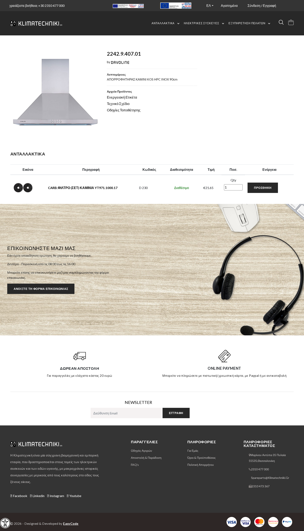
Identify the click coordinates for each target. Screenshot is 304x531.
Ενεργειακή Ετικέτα (122, 97)
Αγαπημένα (229, 5)
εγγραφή (176, 413)
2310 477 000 (260, 469)
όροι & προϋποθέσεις (201, 457)
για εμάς (192, 450)
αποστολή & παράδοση (146, 457)
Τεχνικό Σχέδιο (118, 103)
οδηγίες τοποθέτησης (123, 110)
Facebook (19, 496)
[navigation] (5, 523)
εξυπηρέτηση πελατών (247, 23)
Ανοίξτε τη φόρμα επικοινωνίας (41, 288)
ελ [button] (208, 5)
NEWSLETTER (138, 402)
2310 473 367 (260, 486)
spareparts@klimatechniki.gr (270, 477)
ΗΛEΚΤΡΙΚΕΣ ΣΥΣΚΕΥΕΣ (201, 23)
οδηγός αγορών (141, 450)
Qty (233, 180)
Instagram (56, 496)
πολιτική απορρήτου (200, 464)
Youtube (75, 496)
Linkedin (38, 496)
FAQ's (135, 464)
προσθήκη (263, 187)
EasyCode (71, 523)
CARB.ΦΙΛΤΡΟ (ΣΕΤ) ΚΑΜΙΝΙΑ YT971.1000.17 (82, 188)
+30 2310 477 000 (51, 5)
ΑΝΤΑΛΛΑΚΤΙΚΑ (163, 23)
